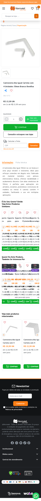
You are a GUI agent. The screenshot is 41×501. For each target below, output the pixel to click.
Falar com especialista (34, 119)
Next (37, 227)
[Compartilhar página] (5, 90)
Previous (3, 227)
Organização (21, 25)
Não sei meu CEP (8, 149)
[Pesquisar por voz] (3, 21)
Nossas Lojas (33, 2)
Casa (14, 25)
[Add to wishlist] (11, 90)
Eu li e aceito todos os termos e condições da (21, 408)
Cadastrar (20, 403)
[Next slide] (37, 335)
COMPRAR (22, 127)
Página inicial (6, 25)
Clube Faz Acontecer (10, 2)
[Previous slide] (3, 335)
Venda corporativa (23, 2)
